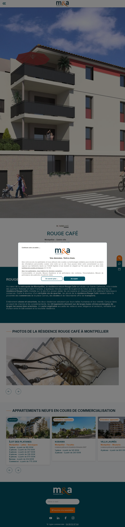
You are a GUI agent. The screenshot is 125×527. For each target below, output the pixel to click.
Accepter (74, 279)
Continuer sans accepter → (31, 247)
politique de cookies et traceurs (32, 268)
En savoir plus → (52, 279)
